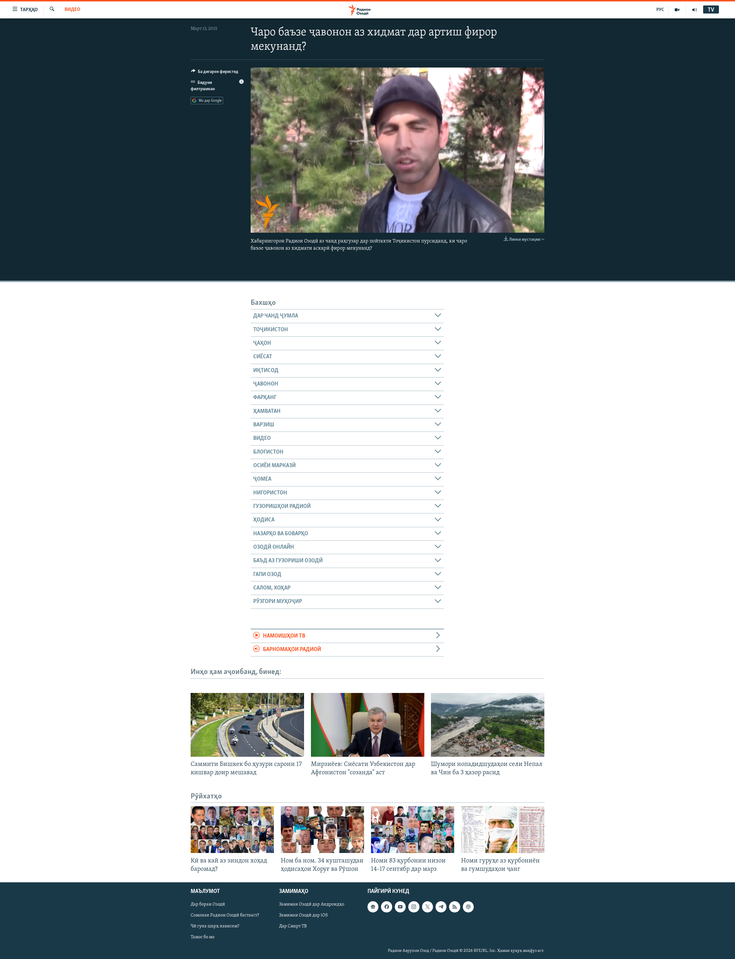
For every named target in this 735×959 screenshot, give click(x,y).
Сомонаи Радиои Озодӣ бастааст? (225, 915)
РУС (660, 9)
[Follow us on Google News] (373, 906)
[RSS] (454, 906)
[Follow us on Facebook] (386, 906)
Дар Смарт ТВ (293, 926)
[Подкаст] (468, 906)
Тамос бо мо (202, 937)
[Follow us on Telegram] (441, 906)
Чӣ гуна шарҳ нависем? (215, 926)
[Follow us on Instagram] (413, 906)
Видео (72, 9)
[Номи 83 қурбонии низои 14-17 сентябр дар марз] (412, 829)
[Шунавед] (694, 9)
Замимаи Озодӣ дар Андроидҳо (311, 904)
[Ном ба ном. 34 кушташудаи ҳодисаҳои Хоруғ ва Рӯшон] (322, 829)
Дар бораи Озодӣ (208, 904)
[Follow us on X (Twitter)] (427, 906)
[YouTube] (677, 9)
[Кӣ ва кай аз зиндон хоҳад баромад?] (232, 829)
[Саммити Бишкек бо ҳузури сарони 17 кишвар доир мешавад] (247, 725)
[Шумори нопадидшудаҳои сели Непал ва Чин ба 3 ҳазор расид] (487, 725)
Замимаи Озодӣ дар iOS (303, 915)
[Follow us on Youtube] (400, 906)
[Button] (214, 73)
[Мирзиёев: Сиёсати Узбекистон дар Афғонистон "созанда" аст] (367, 725)
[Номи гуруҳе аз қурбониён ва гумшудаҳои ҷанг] (502, 829)
